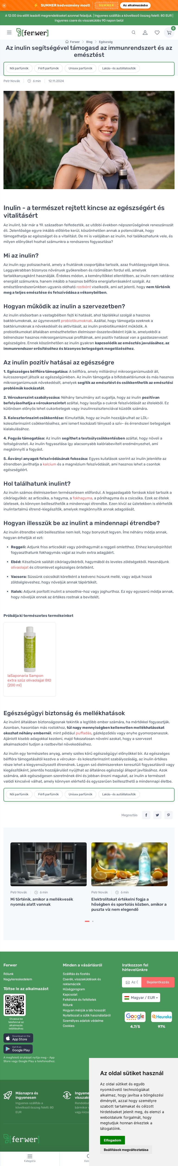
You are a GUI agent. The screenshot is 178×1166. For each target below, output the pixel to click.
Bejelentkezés (158, 982)
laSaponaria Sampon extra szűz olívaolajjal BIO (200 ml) (29, 680)
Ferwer (75, 42)
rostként (83, 287)
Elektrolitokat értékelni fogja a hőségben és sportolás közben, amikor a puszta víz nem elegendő (129, 904)
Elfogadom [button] (112, 1140)
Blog (89, 42)
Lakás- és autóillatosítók (119, 68)
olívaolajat (20, 567)
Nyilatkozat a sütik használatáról (87, 1015)
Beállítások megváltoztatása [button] (126, 1150)
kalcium (49, 464)
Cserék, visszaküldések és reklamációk (82, 981)
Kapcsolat (70, 995)
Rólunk (8, 974)
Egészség (106, 42)
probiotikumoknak (76, 321)
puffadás (83, 733)
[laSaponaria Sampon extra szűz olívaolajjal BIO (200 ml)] (29, 647)
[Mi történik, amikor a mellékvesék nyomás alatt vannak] (48, 864)
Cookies (68, 1026)
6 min (36, 81)
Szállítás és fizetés (76, 974)
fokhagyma (82, 498)
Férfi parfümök (48, 68)
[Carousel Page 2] (92, 921)
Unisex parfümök (80, 68)
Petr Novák (11, 81)
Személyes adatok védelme (83, 1021)
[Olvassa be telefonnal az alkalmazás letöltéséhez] (16, 1005)
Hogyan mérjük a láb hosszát (84, 1010)
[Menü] (9, 32)
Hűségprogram (74, 989)
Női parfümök (19, 68)
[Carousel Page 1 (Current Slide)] (87, 921)
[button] (18, 1037)
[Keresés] (133, 32)
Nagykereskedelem (17, 979)
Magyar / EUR (143, 997)
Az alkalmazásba (135, 5)
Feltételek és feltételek (79, 1000)
